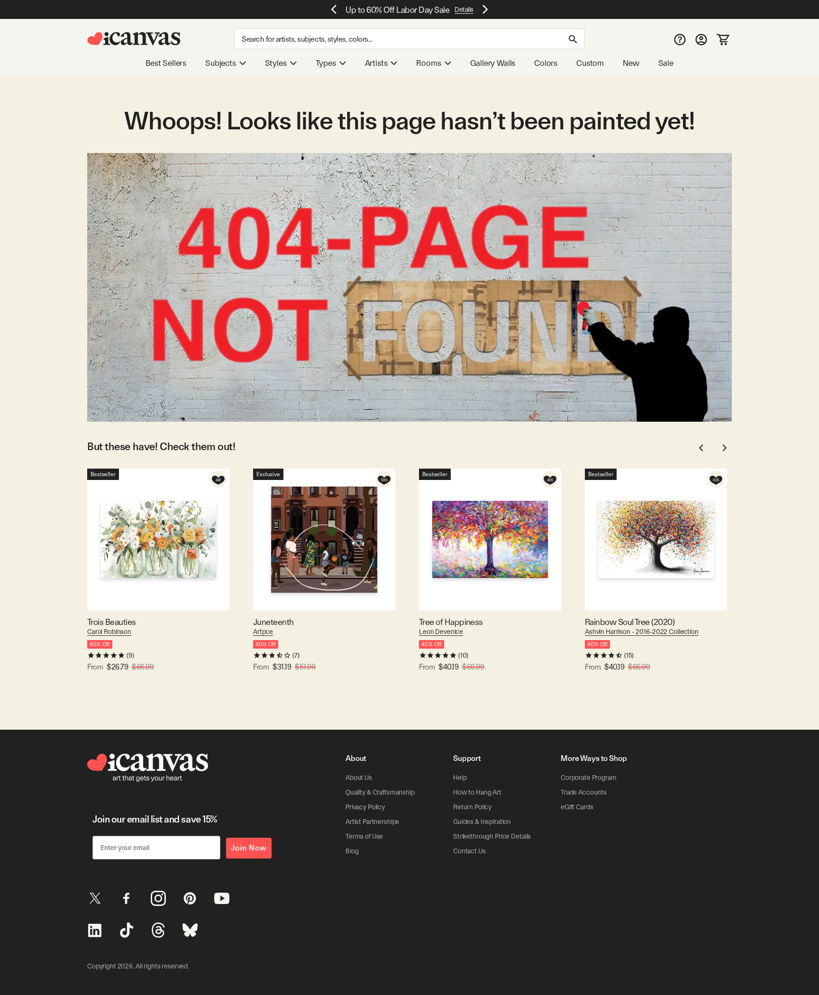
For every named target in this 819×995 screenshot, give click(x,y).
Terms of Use (364, 836)
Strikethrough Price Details (492, 836)
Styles (276, 63)
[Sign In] (701, 39)
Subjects (220, 63)
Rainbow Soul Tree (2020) (629, 622)
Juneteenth (273, 622)
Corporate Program (589, 777)
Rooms (428, 63)
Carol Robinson (109, 631)
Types (326, 63)
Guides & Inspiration (482, 821)
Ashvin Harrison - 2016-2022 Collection (642, 631)
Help (459, 777)
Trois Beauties (111, 622)
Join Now (249, 847)
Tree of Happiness (451, 622)
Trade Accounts (584, 792)
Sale (665, 63)
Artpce (263, 631)
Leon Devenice (441, 631)
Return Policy (472, 807)
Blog (352, 851)
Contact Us (469, 851)
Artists (376, 63)
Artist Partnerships (372, 821)
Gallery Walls (493, 63)
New (631, 63)
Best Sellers (166, 63)
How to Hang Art (477, 792)
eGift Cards (577, 807)
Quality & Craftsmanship (380, 792)
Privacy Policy (365, 807)
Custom (590, 63)
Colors (545, 63)
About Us (359, 777)
